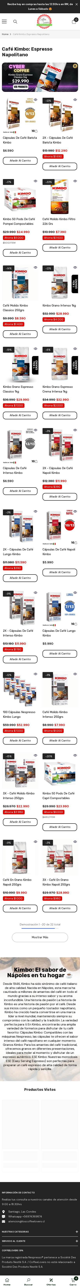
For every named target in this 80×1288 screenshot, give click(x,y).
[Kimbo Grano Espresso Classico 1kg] (20, 364)
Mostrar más (40, 937)
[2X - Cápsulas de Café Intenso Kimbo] (20, 608)
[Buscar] (15, 21)
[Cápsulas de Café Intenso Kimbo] (20, 445)
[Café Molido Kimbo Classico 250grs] (20, 282)
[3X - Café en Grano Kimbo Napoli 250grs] (60, 857)
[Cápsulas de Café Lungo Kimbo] (60, 608)
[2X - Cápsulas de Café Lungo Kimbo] (20, 526)
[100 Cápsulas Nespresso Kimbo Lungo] (20, 689)
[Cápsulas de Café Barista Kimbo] (20, 115)
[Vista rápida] (35, 100)
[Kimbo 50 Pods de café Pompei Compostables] (20, 196)
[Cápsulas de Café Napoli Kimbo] (60, 526)
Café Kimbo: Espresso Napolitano (31, 34)
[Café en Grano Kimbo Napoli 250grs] (20, 857)
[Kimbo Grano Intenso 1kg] (60, 282)
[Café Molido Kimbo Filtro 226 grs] (60, 196)
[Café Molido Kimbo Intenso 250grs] (60, 689)
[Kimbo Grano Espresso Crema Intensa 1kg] (60, 364)
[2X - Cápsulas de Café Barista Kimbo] (60, 115)
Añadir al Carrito (20, 160)
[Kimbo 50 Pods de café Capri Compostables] (60, 770)
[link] (20, 1156)
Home (5, 34)
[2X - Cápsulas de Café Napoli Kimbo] (60, 445)
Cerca (76, 4)
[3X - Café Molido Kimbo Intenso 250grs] (20, 770)
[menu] (4, 21)
